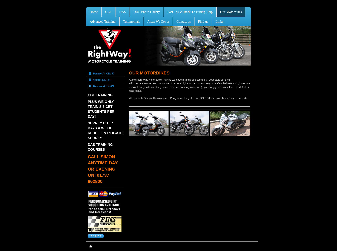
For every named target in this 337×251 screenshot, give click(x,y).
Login (252, 246)
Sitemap (102, 247)
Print (95, 247)
